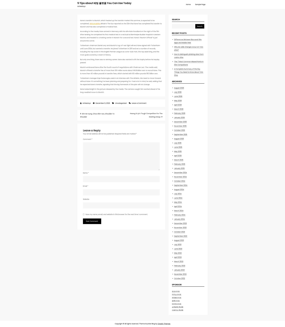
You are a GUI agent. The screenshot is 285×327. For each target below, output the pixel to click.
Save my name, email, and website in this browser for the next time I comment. (117, 214)
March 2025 (178, 160)
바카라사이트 (176, 304)
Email (85, 186)
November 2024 (180, 177)
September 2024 (180, 185)
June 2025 (178, 147)
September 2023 (180, 236)
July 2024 (178, 194)
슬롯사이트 (176, 301)
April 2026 (178, 105)
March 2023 (178, 261)
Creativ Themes (164, 324)
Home (188, 4)
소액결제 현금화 (177, 307)
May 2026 (178, 100)
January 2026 (179, 117)
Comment (87, 139)
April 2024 (178, 206)
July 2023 (177, 244)
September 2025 (180, 134)
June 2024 (178, 198)
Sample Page (200, 4)
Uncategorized (121, 103)
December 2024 (180, 172)
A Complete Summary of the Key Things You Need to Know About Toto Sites (188, 72)
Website (86, 199)
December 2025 (180, 122)
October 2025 (179, 130)
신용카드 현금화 (177, 310)
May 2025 (178, 151)
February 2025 (179, 164)
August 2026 (179, 88)
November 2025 (180, 126)
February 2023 (179, 266)
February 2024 (179, 215)
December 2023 (180, 223)
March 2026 (178, 109)
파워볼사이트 (176, 297)
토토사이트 (176, 291)
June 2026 (178, 96)
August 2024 (179, 189)
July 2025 (177, 143)
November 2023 (180, 228)
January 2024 (179, 219)
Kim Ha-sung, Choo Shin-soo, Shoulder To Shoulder (97, 115)
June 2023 (178, 249)
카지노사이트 (176, 294)
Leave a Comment (139, 103)
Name (86, 173)
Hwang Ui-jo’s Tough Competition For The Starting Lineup (146, 115)
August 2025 (179, 139)
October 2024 (179, 181)
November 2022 (180, 274)
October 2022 (179, 278)
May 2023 (178, 253)
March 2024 (178, 211)
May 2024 (178, 202)
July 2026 (177, 92)
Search (176, 19)
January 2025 (179, 168)
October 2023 (179, 232)
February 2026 (179, 113)
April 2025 (178, 156)
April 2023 (178, 257)
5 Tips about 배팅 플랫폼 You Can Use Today (104, 3)
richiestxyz (87, 103)
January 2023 (179, 270)
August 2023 (179, 240)
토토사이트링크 (95, 24)
